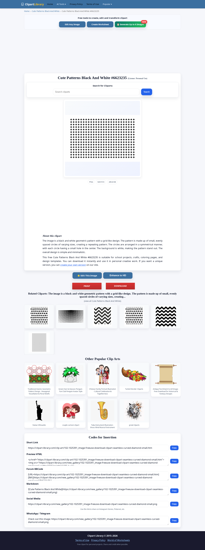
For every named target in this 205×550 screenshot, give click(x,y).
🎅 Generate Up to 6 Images (131, 23)
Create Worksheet (100, 24)
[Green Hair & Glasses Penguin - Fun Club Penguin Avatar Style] (70, 374)
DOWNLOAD (120, 285)
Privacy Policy (76, 4)
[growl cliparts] (134, 410)
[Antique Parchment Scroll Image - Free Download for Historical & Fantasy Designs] (165, 374)
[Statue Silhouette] (39, 410)
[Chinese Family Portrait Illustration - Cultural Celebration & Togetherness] (102, 374)
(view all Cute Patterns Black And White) (102, 301)
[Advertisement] (102, 51)
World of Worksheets (118, 540)
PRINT (87, 286)
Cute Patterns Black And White (46, 11)
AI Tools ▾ (61, 4)
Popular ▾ (107, 4)
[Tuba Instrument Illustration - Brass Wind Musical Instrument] (102, 410)
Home (50, 4)
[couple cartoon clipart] (70, 410)
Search (147, 92)
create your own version (73, 264)
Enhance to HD (118, 275)
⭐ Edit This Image (87, 275)
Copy (174, 448)
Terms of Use (92, 4)
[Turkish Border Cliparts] (134, 374)
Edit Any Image (72, 24)
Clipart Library (95, 535)
